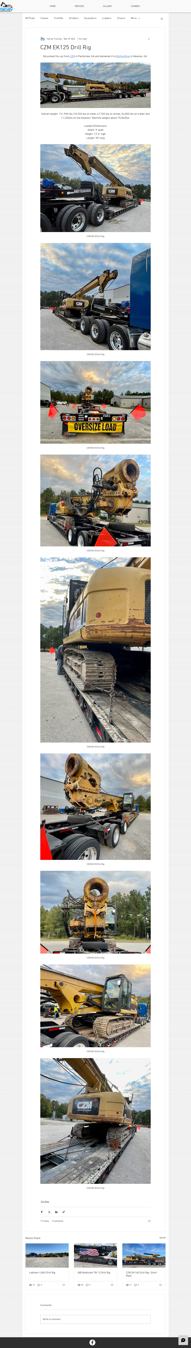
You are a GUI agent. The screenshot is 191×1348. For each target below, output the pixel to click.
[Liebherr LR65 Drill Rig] (47, 1255)
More (134, 18)
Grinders (73, 18)
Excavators (90, 18)
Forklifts (58, 18)
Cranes (44, 18)
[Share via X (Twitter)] (49, 1212)
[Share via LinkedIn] (56, 1212)
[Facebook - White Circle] (92, 1342)
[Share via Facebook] (41, 1212)
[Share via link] (63, 1212)
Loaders (106, 18)
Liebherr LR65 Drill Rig (42, 1272)
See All (163, 1238)
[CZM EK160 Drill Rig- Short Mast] (143, 1255)
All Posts (30, 18)
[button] (161, 18)
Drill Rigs (45, 1202)
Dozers (121, 18)
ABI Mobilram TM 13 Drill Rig (94, 1272)
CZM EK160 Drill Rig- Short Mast (141, 1274)
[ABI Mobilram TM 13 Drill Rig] (95, 1255)
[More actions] (149, 39)
